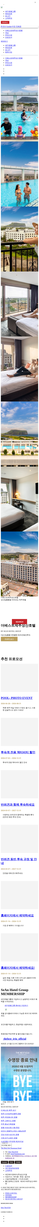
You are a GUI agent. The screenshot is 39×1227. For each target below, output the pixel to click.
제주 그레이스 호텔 (8, 1121)
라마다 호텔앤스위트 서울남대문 (13, 1131)
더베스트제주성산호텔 (14, 30)
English (9, 26)
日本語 (18, 26)
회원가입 (8, 52)
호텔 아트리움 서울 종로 (10, 1128)
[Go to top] (19, 1225)
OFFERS (8, 1195)
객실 (7, 33)
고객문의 (8, 18)
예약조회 (8, 14)
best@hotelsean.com (18, 1154)
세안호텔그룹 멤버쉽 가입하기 (16, 1005)
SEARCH (19, 622)
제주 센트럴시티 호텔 (9, 1117)
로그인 (7, 16)
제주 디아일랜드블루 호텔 (11, 1114)
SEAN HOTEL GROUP (14, 1199)
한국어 (3, 26)
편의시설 (8, 35)
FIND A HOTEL (11, 1193)
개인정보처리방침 (12, 1168)
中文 (14, 26)
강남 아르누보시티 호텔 (10, 1134)
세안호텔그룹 (10, 11)
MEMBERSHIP (11, 1197)
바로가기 (5, 1143)
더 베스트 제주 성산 (8, 1110)
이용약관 (8, 1166)
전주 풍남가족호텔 (8, 1124)
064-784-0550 (13, 1152)
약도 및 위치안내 (11, 602)
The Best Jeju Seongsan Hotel (11, 1148)
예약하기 (5, 22)
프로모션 (8, 37)
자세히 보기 (9, 639)
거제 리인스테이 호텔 (9, 1138)
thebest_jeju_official (14, 1038)
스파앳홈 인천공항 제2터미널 (12, 1141)
